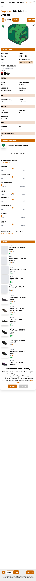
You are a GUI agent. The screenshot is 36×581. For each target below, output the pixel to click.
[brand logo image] (18, 2)
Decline (23, 386)
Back (2, 7)
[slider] (13, 168)
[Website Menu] (3, 2)
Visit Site (31, 20)
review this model (7, 234)
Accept (12, 386)
